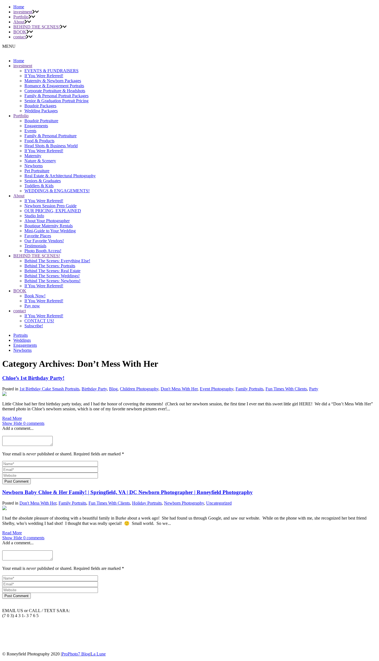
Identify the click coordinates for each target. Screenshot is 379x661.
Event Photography (216, 388)
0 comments (23, 423)
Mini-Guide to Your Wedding (50, 230)
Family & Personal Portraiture (50, 135)
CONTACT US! (39, 320)
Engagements (36, 125)
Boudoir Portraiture (41, 120)
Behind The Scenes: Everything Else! (57, 260)
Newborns (33, 165)
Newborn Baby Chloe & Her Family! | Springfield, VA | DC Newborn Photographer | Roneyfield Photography (127, 492)
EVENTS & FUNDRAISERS (51, 70)
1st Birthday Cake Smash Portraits (49, 388)
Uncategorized (219, 503)
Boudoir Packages (40, 105)
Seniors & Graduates (42, 180)
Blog (113, 388)
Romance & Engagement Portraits (54, 85)
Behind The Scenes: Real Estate (52, 270)
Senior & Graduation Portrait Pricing (56, 100)
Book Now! (35, 295)
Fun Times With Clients (286, 388)
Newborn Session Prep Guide (50, 205)
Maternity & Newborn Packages (52, 80)
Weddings (22, 340)
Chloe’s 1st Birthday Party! (33, 378)
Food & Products (39, 140)
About (18, 21)
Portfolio (21, 16)
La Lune (98, 654)
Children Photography (139, 388)
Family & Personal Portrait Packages (56, 95)
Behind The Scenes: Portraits (49, 265)
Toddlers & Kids (39, 185)
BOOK (19, 31)
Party (313, 388)
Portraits (20, 335)
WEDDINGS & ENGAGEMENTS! (57, 190)
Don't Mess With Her (179, 388)
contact (19, 36)
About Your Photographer (47, 220)
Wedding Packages (41, 110)
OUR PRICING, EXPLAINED (52, 210)
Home (18, 6)
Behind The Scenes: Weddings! (52, 275)
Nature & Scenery (40, 160)
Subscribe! (33, 325)
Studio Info (34, 215)
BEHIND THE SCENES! (36, 26)
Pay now (32, 305)
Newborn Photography (184, 503)
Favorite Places (37, 235)
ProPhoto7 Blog (76, 654)
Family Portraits (249, 388)
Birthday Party (94, 388)
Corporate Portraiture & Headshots (54, 90)
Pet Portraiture (36, 170)
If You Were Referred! (43, 75)
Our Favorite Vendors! (44, 240)
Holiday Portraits (147, 503)
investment (22, 11)
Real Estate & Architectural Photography (60, 175)
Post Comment (16, 481)
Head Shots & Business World (51, 145)
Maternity (32, 155)
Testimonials (35, 245)
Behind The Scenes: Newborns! (52, 280)
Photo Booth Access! (42, 250)
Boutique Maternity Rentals (48, 225)
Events (30, 130)
